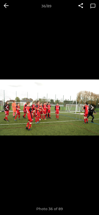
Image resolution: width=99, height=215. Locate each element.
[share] (81, 6)
